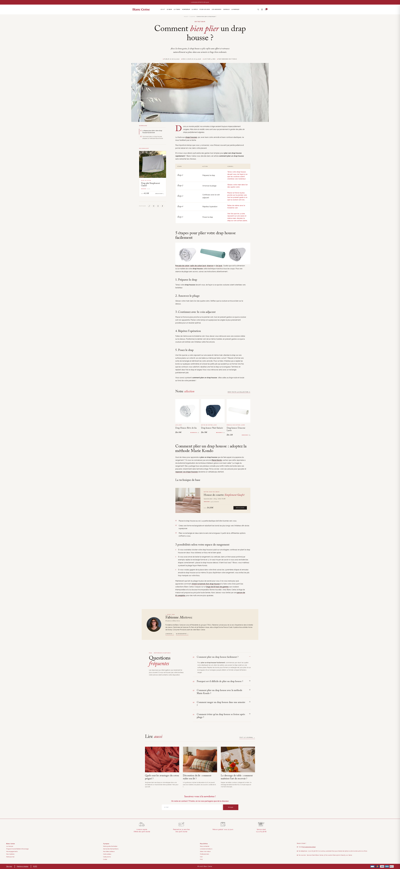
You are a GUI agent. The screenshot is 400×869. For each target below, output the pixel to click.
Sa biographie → (182, 633)
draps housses (191, 137)
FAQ (201, 859)
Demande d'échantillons (110, 849)
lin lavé (219, 266)
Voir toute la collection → (239, 392)
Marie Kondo (217, 460)
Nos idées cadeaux (109, 851)
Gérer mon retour (205, 851)
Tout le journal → (247, 737)
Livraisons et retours (206, 849)
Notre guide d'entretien (110, 846)
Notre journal (10, 857)
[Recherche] (258, 9)
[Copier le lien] (149, 206)
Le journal (192, 16)
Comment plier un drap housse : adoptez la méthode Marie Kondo (152, 137)
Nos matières (10, 854)
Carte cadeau (107, 854)
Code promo (107, 857)
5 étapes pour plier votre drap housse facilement (152, 131)
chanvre (210, 266)
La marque (9, 846)
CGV (201, 857)
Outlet (105, 859)
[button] (266, 9)
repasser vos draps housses (186, 472)
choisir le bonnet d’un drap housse (206, 584)
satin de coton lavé (198, 266)
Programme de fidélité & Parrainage (17, 849)
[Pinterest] (158, 206)
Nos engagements (12, 851)
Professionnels (204, 854)
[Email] (153, 206)
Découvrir (240, 508)
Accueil (186, 16)
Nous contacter (204, 846)
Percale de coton (182, 266)
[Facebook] (162, 206)
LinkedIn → (169, 633)
